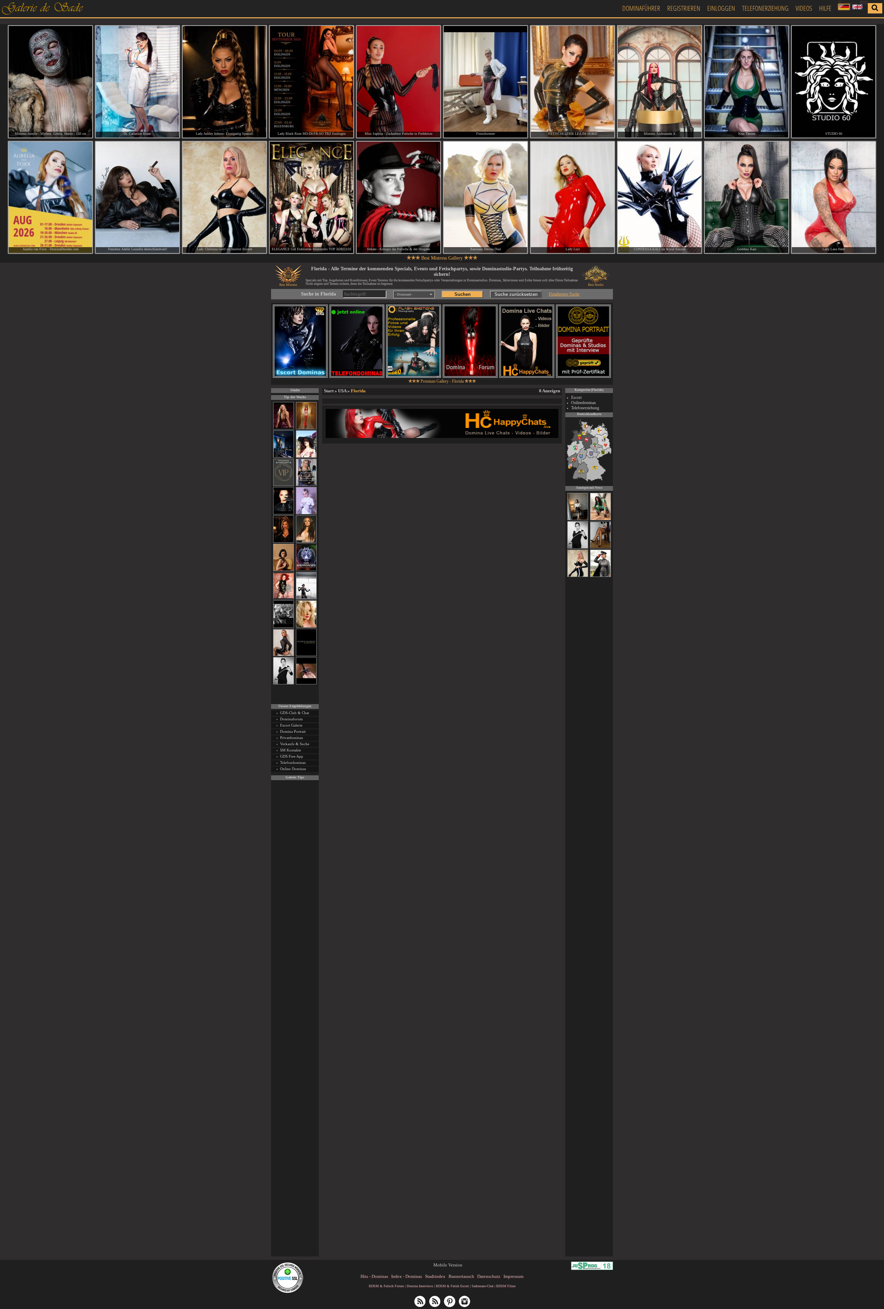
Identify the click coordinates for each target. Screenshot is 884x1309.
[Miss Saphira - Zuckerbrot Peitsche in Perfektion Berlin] (398, 82)
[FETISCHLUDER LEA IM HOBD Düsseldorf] (572, 82)
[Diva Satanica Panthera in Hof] (600, 519)
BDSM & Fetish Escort (452, 1286)
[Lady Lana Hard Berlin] (833, 197)
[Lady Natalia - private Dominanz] (600, 547)
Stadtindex (435, 1276)
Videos (804, 8)
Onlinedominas (583, 402)
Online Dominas (293, 769)
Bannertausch (461, 1276)
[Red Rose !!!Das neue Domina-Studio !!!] (283, 541)
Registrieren (683, 8)
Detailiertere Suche (564, 294)
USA (342, 390)
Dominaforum (291, 719)
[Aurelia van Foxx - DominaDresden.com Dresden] (50, 197)
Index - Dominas (406, 1276)
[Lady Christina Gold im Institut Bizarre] (577, 576)
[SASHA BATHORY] (306, 598)
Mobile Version (447, 1265)
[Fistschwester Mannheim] (485, 82)
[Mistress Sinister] (306, 513)
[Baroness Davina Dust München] (485, 197)
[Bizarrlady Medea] (283, 570)
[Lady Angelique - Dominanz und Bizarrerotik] (306, 485)
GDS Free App (291, 756)
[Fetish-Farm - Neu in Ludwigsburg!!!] (283, 456)
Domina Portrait (293, 731)
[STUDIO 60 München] (833, 82)
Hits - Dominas (374, 1276)
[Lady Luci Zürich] (572, 197)
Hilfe (825, 8)
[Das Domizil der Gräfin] (283, 626)
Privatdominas (291, 738)
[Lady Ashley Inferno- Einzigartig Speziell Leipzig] (224, 82)
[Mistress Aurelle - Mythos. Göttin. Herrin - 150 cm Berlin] (50, 82)
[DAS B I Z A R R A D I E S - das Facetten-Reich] (306, 570)
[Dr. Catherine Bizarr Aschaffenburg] (137, 82)
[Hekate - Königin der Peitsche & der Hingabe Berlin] (398, 197)
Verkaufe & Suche (294, 744)
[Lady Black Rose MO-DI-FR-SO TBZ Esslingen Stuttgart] (311, 82)
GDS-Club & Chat (294, 713)
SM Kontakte (290, 750)
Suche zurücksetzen (516, 294)
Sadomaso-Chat (482, 1286)
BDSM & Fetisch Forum (386, 1286)
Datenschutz (488, 1276)
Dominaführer (641, 8)
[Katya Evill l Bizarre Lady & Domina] (283, 655)
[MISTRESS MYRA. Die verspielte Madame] (306, 456)
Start (329, 390)
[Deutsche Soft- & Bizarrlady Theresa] (283, 428)
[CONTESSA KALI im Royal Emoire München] (659, 197)
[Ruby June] (306, 428)
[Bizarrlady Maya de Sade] (283, 513)
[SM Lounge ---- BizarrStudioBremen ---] (306, 683)
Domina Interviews (420, 1286)
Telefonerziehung (765, 8)
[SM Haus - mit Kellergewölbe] (600, 576)
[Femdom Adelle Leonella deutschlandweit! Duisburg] (137, 197)
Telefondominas (293, 762)
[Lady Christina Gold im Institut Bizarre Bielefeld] (224, 197)
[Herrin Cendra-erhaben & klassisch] (306, 541)
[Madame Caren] (577, 519)
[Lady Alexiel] (283, 683)
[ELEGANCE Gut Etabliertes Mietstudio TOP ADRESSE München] (311, 197)
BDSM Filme (506, 1286)
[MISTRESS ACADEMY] (306, 655)
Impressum (513, 1276)
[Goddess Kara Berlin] (746, 197)
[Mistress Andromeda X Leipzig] (659, 82)
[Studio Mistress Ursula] (306, 626)
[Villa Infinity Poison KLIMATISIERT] (283, 485)
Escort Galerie (291, 725)
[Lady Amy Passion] (283, 598)
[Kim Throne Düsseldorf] (746, 82)
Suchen (462, 294)
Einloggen (721, 8)
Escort (576, 397)
